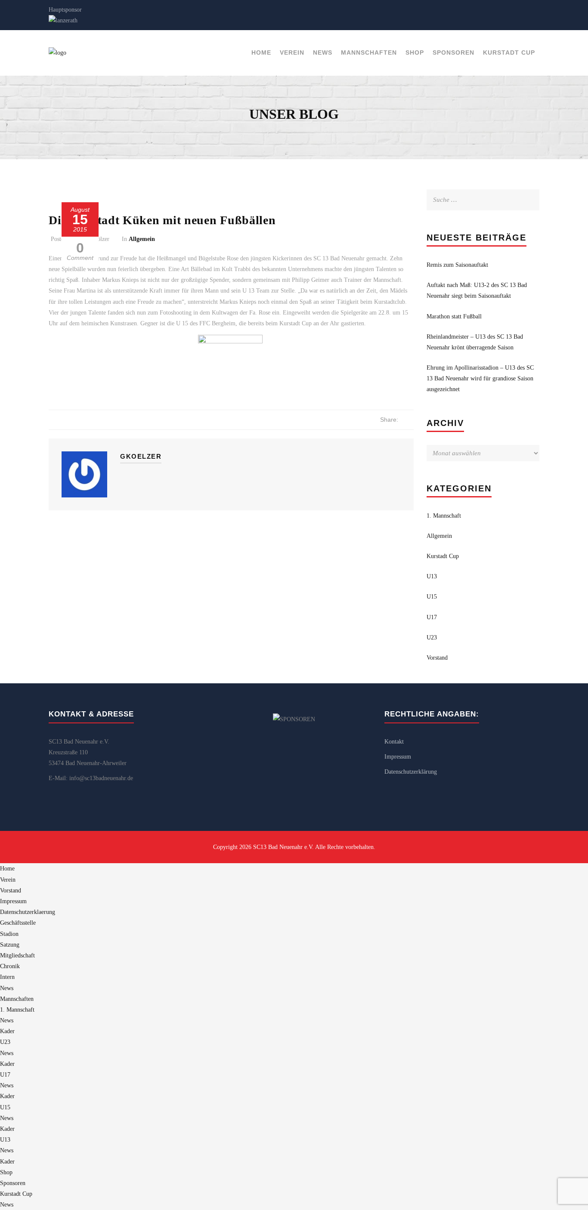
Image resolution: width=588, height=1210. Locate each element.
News (322, 52)
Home (261, 52)
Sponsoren (453, 52)
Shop (414, 52)
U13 (432, 576)
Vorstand (437, 657)
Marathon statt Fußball (454, 316)
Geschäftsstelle (18, 923)
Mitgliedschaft (17, 955)
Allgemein (142, 239)
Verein (292, 52)
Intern (7, 977)
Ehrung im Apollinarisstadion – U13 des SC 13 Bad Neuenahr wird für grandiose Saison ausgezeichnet (480, 378)
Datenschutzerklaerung (27, 912)
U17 (432, 617)
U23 (432, 637)
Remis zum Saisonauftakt (457, 265)
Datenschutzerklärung (410, 772)
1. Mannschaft (444, 515)
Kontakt (394, 741)
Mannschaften (369, 52)
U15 (432, 596)
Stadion (9, 934)
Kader (7, 1031)
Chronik (10, 966)
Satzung (9, 944)
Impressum (397, 756)
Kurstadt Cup (509, 52)
